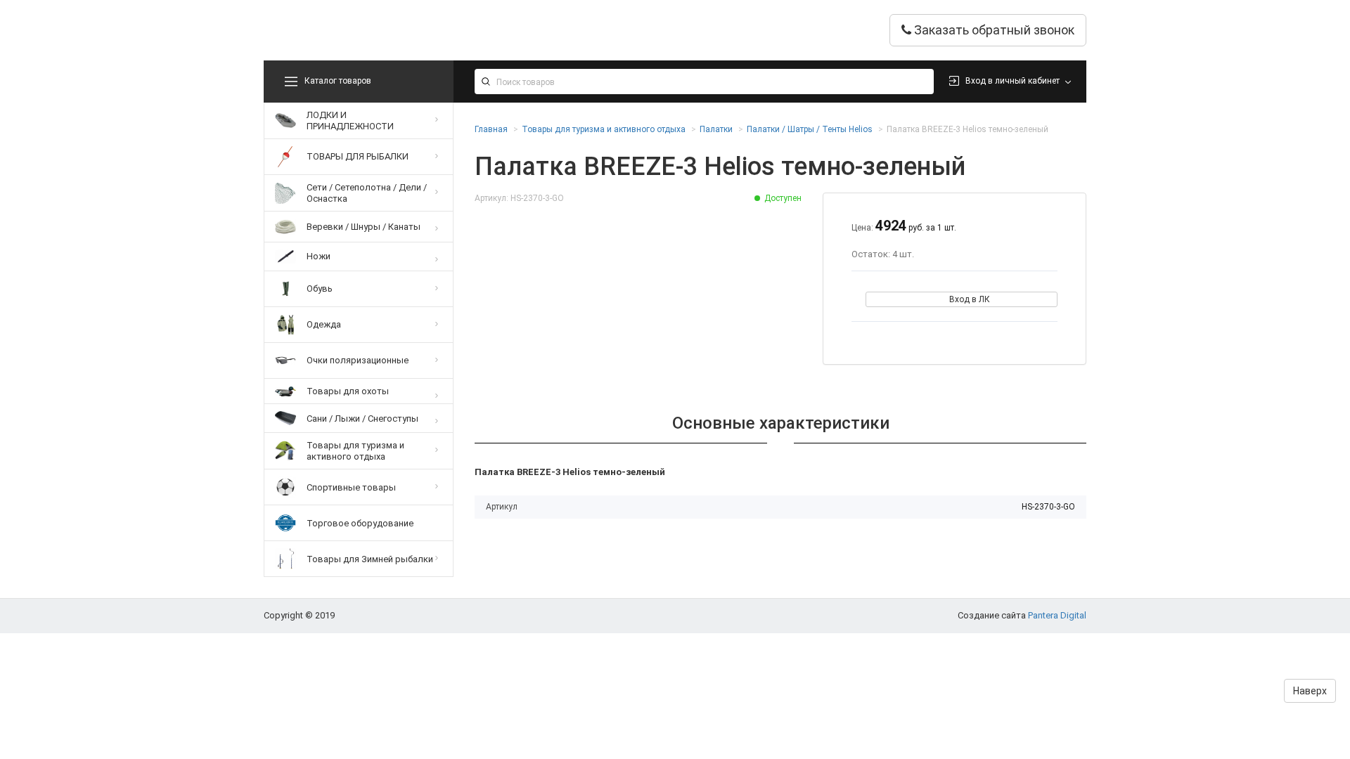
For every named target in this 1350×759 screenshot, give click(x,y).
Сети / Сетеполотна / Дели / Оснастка (367, 193)
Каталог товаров (337, 81)
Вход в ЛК (969, 299)
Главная (491, 129)
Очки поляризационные (358, 360)
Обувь (320, 288)
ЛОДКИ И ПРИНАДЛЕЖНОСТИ (350, 120)
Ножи (318, 256)
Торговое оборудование (360, 523)
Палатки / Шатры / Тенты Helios (810, 129)
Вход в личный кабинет (1012, 81)
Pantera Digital (1057, 615)
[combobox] (704, 81)
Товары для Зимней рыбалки (370, 559)
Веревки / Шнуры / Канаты (363, 226)
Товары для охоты (348, 391)
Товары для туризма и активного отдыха (355, 451)
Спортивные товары (351, 487)
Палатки (716, 129)
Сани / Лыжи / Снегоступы (362, 418)
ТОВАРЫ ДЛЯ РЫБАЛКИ (358, 156)
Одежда (324, 324)
